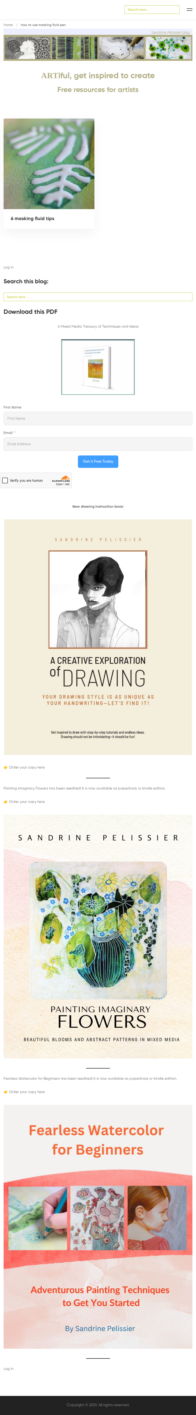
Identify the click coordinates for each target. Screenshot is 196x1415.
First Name (13, 407)
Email (8, 433)
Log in (8, 267)
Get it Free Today (98, 462)
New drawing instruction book (97, 506)
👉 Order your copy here (24, 767)
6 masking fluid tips (32, 219)
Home (8, 25)
